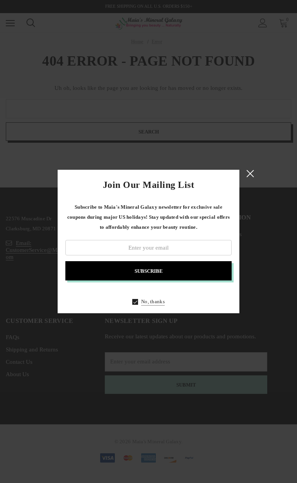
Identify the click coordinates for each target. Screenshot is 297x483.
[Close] (250, 173)
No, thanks (153, 301)
